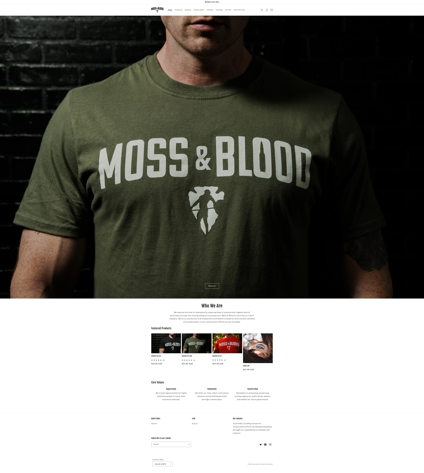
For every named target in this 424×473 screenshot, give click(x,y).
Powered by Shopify (267, 464)
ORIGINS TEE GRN (187, 356)
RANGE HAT (246, 366)
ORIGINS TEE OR (217, 356)
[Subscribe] (188, 444)
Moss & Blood (256, 464)
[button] (261, 10)
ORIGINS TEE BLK (156, 356)
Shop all (212, 286)
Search (154, 424)
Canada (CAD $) (160, 464)
